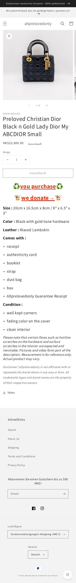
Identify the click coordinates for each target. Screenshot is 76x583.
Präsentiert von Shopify (48, 575)
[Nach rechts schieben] (46, 105)
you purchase (38, 186)
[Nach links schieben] (29, 105)
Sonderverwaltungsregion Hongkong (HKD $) (35, 534)
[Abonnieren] (64, 493)
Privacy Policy (16, 465)
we (25, 198)
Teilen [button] (11, 392)
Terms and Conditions (21, 456)
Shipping (13, 447)
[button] (5, 23)
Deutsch (35, 554)
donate (42, 198)
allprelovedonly (31, 575)
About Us (13, 439)
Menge (6, 152)
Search (12, 430)
